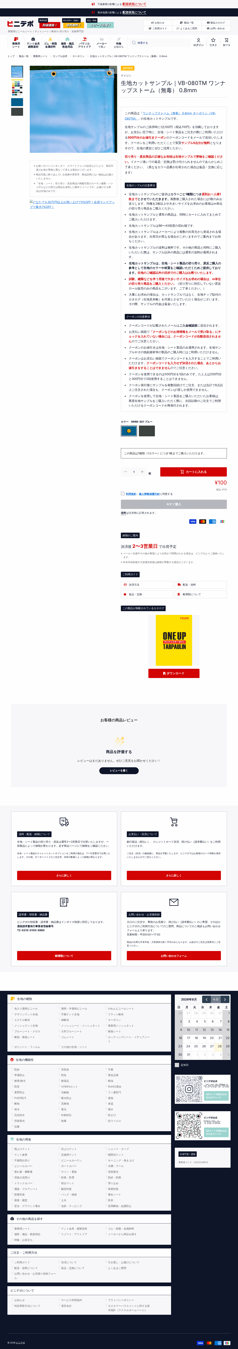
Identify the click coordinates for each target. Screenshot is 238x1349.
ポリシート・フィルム (27, 1046)
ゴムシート (67, 1037)
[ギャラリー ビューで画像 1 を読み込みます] (17, 72)
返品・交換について (73, 1268)
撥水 (110, 1109)
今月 (216, 999)
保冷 (17, 1109)
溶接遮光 (19, 1120)
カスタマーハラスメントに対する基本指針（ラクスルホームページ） (129, 1307)
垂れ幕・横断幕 (23, 1171)
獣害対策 (19, 1194)
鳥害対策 (113, 1188)
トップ (11, 56)
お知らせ (19, 1300)
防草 (110, 1200)
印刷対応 (66, 1115)
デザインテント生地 (26, 1014)
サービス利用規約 (71, 1300)
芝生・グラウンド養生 (27, 1206)
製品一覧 (24, 56)
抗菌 (17, 1126)
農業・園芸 (20, 1200)
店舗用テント (69, 1154)
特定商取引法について (27, 1305)
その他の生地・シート (74, 1046)
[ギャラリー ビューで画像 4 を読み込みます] (17, 112)
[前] (206, 999)
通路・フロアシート (26, 1188)
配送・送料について (26, 1268)
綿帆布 (65, 1019)
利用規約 (131, 493)
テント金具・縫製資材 (74, 1228)
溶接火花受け (22, 1177)
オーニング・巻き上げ (121, 1160)
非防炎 (65, 1069)
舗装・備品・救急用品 (27, 1234)
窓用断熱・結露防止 (119, 1206)
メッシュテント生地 (26, 1025)
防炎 (17, 1069)
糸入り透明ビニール (26, 1008)
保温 (110, 1103)
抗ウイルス (114, 1120)
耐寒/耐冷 (20, 1080)
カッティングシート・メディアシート (129, 1039)
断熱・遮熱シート (24, 1037)
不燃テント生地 (70, 1014)
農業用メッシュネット (121, 1025)
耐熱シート (114, 1031)
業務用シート (40, 56)
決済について (69, 1262)
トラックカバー (23, 1183)
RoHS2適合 (114, 1086)
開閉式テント (116, 1154)
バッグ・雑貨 (69, 1194)
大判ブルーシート (71, 1031)
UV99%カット (69, 1086)
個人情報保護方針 (149, 493)
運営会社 (66, 1305)
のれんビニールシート (121, 1008)
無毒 (63, 1120)
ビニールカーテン (71, 1160)
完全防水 (19, 1115)
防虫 (63, 1075)
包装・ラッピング (71, 1206)
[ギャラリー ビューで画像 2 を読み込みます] (17, 87)
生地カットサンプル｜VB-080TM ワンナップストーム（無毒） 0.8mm (128, 56)
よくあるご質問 (117, 1268)
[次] (225, 999)
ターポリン (79, 56)
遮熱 (110, 1098)
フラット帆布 (116, 1014)
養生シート (114, 1194)
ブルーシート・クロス (27, 1031)
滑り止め (113, 1183)
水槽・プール (116, 1166)
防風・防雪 (67, 1177)
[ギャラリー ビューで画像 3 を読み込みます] (17, 102)
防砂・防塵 (114, 1177)
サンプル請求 (60, 56)
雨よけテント (22, 1148)
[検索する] (132, 43)
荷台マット (67, 1183)
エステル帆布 (22, 1019)
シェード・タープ (118, 1148)
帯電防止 (19, 1075)
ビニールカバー (23, 1166)
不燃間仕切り (22, 1160)
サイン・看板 (69, 1171)
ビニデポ (20, 1342)
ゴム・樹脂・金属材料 (121, 1228)
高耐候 (65, 1103)
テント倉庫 (20, 1154)
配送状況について (134, 4)
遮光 (63, 1109)
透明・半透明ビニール (74, 1008)
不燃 (110, 1069)
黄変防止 (19, 1092)
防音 (17, 1086)
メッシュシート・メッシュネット (80, 1025)
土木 (63, 1200)
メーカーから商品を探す (122, 1234)
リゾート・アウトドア (74, 1234)
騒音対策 (66, 1188)
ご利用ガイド (22, 1262)
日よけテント (69, 1148)
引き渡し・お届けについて (123, 1262)
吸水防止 (66, 1098)
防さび (112, 1115)
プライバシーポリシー (121, 1300)
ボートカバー (69, 1166)
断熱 (17, 1103)
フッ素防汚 (114, 1092)
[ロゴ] (20, 24)
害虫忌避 (113, 1075)
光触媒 (65, 1092)
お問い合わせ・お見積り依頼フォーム (35, 1275)
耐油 (110, 1080)
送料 (123, 512)
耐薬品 (65, 1080)
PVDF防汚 (20, 1098)
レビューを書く (119, 770)
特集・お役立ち (23, 1239)
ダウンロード (175, 673)
